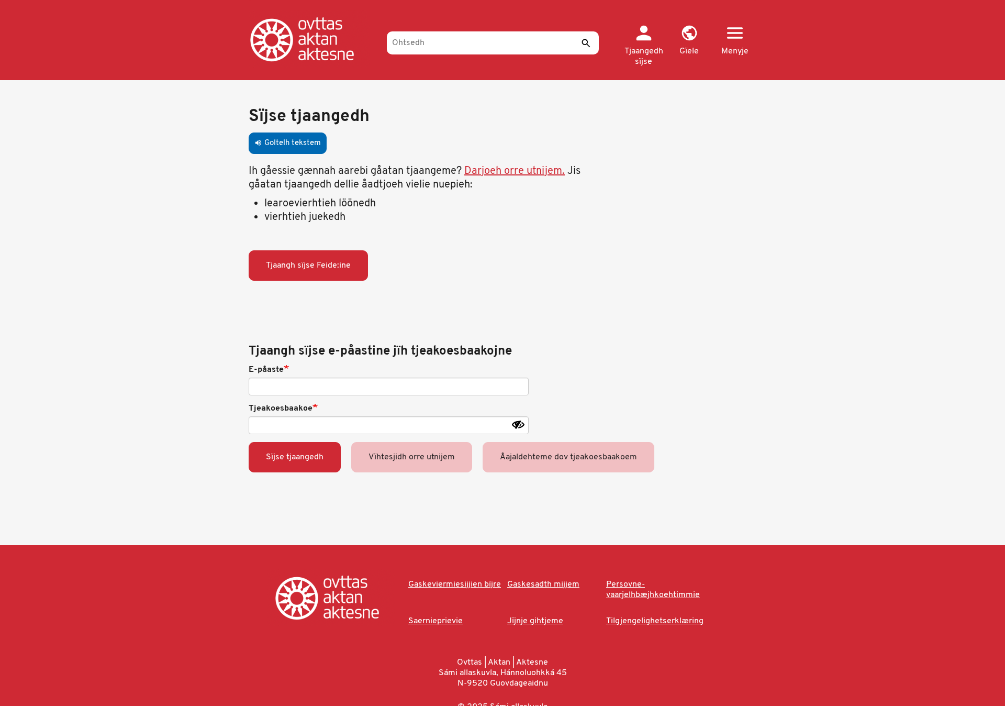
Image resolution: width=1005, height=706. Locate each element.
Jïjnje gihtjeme (535, 621)
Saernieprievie (435, 621)
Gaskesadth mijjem (543, 584)
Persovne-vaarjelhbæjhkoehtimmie (653, 589)
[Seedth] (586, 43)
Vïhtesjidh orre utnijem (411, 457)
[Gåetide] (313, 39)
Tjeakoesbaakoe (280, 408)
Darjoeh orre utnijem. (514, 171)
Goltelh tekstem (287, 143)
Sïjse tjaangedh (294, 457)
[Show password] (518, 425)
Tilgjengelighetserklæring (655, 621)
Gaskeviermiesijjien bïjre (454, 584)
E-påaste (266, 370)
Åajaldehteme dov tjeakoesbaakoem (568, 457)
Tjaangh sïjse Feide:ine (308, 265)
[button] (689, 41)
